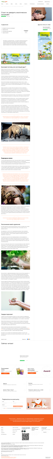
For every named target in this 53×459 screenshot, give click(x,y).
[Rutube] (36, 434)
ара (1, 329)
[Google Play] (24, 431)
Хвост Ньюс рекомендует (16, 429)
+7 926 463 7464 (10, 451)
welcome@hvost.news (17, 449)
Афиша (2, 427)
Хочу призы (5, 373)
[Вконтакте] (32, 432)
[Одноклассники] (28, 339)
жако (28, 328)
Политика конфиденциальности (5, 456)
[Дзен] (32, 434)
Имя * (13, 401)
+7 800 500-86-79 (40, 1)
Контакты (14, 432)
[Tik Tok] (34, 434)
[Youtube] (34, 432)
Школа (2, 429)
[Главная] (4, 2)
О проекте (2, 432)
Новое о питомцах (15, 427)
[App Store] (22, 431)
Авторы (14, 434)
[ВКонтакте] (27, 339)
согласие (6, 408)
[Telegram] (29, 339)
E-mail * (3, 401)
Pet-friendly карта (3, 434)
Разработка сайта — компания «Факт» (48, 457)
